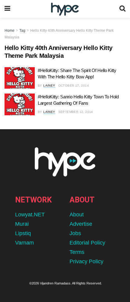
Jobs (75, 233)
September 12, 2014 (75, 111)
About (77, 215)
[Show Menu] (7, 9)
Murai (22, 224)
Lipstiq (23, 233)
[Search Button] (122, 9)
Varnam (24, 243)
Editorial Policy (87, 243)
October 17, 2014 (73, 85)
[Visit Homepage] (65, 9)
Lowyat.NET (30, 215)
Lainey (49, 85)
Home (10, 30)
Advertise (81, 224)
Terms (77, 252)
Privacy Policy (86, 261)
